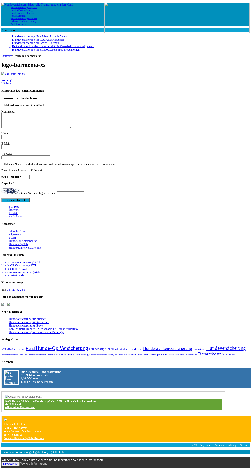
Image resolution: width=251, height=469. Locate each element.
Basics (12, 237)
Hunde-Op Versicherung (61, 348)
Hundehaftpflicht (18, 244)
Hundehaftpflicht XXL (14, 268)
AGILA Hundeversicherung (13, 349)
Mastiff (152, 355)
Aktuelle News (17, 231)
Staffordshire (191, 355)
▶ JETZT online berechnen (37, 382)
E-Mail (5, 143)
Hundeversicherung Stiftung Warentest (106, 355)
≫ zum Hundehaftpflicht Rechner (24, 438)
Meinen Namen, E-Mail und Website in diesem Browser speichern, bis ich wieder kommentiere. (60, 164)
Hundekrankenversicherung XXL (21, 262)
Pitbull (182, 355)
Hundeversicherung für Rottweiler (29, 322)
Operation (160, 354)
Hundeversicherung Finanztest (42, 355)
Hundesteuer (199, 349)
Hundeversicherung (226, 348)
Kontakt (13, 213)
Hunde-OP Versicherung (23, 240)
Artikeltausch (16, 216)
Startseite (14, 206)
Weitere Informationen (34, 463)
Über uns (14, 209)
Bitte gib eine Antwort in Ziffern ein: (22, 170)
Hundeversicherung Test (136, 354)
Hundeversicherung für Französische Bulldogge (36, 332)
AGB (194, 445)
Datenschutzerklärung (225, 445)
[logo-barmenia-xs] (13, 73)
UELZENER (230, 355)
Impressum (205, 445)
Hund (30, 348)
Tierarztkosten (211, 353)
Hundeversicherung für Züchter (27, 318)
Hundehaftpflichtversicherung (127, 349)
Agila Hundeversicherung (22, 24)
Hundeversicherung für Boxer (26, 325)
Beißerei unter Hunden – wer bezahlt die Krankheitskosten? (43, 328)
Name (4, 133)
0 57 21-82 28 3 (16, 289)
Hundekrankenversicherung (25, 247)
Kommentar (8, 111)
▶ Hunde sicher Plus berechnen (20, 407)
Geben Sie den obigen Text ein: (38, 193)
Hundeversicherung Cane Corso (14, 355)
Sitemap (244, 445)
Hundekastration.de (12, 275)
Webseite (6, 153)
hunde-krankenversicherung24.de (20, 272)
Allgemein (15, 234)
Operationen (172, 354)
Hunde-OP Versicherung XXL (19, 265)
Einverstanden (10, 463)
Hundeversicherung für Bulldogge (73, 354)
